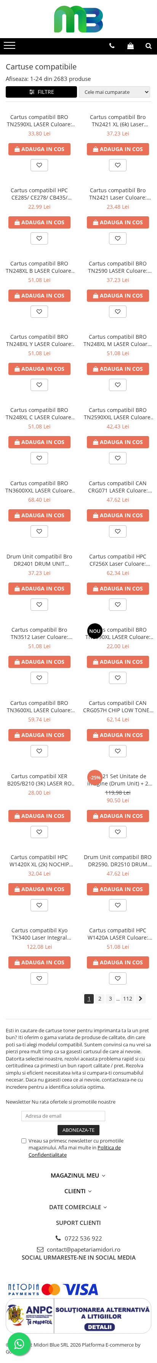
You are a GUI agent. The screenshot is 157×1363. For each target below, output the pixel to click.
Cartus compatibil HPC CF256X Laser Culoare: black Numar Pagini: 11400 (118, 560)
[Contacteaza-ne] (112, 45)
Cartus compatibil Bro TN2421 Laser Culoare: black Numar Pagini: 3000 (118, 194)
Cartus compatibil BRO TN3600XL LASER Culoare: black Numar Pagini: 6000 (39, 706)
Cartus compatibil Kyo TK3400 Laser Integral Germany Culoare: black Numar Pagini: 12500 (39, 934)
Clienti (75, 1191)
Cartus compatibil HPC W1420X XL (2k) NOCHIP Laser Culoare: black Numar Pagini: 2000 (39, 860)
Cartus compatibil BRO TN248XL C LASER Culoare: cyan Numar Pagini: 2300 (39, 413)
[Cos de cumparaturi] (130, 45)
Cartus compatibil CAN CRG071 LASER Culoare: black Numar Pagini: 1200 (118, 487)
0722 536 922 (82, 1238)
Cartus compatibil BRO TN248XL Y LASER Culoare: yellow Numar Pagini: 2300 (39, 340)
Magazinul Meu (76, 1175)
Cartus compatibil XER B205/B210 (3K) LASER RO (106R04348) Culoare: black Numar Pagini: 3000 (39, 779)
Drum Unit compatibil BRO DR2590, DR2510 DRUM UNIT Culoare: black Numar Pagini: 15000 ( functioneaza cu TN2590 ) (118, 860)
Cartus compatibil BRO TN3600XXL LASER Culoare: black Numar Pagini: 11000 (39, 487)
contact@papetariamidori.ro (82, 1249)
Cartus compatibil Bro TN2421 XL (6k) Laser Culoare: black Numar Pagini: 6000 (118, 120)
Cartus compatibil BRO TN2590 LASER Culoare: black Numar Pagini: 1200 (118, 267)
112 (127, 998)
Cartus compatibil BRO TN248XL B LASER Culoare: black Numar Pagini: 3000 (39, 267)
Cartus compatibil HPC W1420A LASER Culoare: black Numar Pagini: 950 (118, 934)
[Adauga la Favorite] (39, 165)
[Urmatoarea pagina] (141, 999)
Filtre (44, 91)
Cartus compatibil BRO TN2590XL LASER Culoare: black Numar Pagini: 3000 (39, 120)
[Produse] (10, 47)
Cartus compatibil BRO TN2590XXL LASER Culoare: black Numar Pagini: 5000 (118, 413)
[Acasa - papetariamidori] (78, 19)
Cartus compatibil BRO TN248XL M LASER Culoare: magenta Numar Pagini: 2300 (117, 340)
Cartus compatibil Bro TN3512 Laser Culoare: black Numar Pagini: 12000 (39, 633)
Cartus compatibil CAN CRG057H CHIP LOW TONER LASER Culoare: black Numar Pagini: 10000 (118, 706)
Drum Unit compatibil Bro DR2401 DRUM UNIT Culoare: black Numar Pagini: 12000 (39, 560)
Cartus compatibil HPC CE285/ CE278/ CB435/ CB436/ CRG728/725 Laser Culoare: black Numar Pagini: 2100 (39, 194)
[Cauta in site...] (148, 45)
